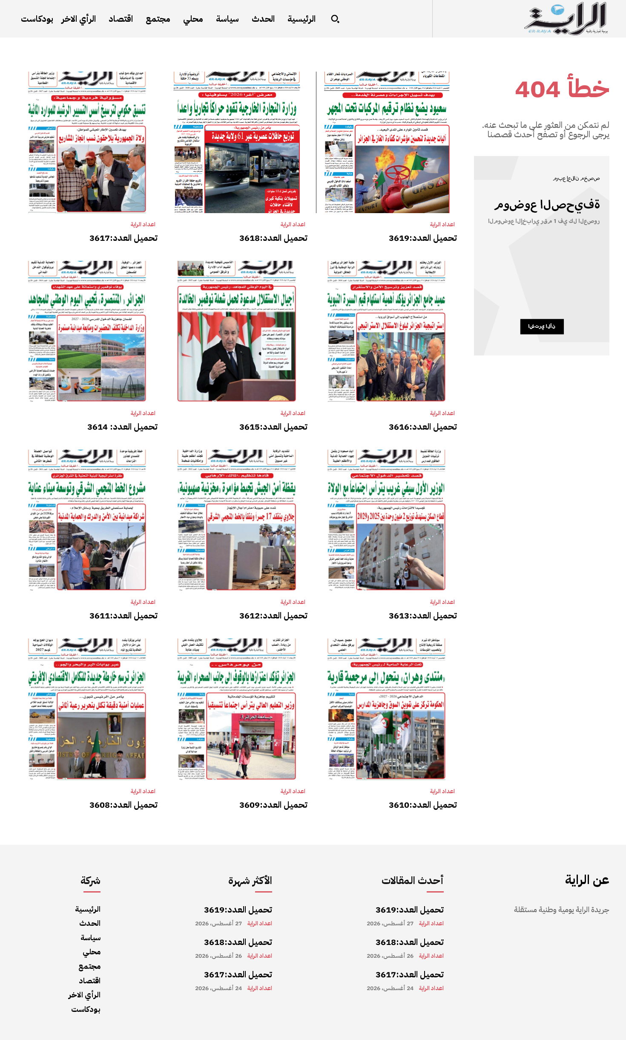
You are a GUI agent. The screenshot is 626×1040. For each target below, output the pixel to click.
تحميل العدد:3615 (273, 426)
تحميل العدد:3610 (423, 804)
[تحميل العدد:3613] (386, 520)
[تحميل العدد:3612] (236, 520)
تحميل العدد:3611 (123, 615)
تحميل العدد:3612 (273, 615)
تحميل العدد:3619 (423, 237)
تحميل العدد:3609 (273, 804)
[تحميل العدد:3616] (386, 331)
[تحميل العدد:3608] (87, 709)
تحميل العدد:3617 (123, 237)
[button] (335, 18)
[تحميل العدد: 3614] (87, 331)
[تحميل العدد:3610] (386, 709)
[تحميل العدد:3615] (236, 331)
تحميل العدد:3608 (123, 804)
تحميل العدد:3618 (273, 237)
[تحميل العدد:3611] (87, 520)
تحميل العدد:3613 (423, 615)
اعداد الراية (442, 225)
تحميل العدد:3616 (423, 426)
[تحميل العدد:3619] (386, 142)
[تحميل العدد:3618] (236, 142)
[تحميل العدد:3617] (87, 142)
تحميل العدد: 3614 (122, 426)
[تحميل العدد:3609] (236, 709)
